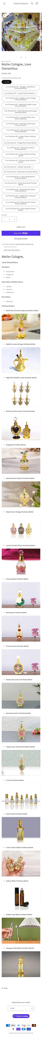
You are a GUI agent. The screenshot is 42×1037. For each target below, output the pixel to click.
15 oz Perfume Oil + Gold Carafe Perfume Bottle (21, 209)
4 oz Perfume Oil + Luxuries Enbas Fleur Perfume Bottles (20, 118)
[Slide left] (16, 57)
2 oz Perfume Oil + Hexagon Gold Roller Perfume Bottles (20, 87)
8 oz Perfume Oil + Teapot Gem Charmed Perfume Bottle (21, 196)
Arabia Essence (17, 1033)
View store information (12, 250)
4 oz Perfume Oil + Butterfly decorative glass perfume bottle (20, 111)
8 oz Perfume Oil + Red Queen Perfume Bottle (20, 172)
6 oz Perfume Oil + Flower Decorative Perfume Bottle (20, 148)
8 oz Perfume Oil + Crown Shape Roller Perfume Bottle (20, 177)
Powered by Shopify (27, 1033)
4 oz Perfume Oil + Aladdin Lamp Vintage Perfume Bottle (21, 99)
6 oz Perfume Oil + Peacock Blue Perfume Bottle (21, 155)
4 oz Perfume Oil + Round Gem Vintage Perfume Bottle (21, 131)
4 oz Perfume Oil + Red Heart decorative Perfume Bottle (20, 124)
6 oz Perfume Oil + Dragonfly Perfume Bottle (20, 143)
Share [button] (6, 988)
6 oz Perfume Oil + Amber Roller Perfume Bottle (21, 137)
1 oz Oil (6, 82)
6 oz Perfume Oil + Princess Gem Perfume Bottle (20, 161)
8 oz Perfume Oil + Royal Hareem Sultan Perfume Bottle (20, 190)
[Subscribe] (31, 1008)
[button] (4, 3)
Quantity (4, 215)
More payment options (21, 238)
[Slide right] (25, 57)
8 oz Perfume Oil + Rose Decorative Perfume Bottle (21, 184)
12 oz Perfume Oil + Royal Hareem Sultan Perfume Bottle (21, 203)
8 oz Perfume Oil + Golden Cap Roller (17, 167)
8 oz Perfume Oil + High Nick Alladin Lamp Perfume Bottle (20, 105)
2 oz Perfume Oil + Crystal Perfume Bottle (19, 93)
